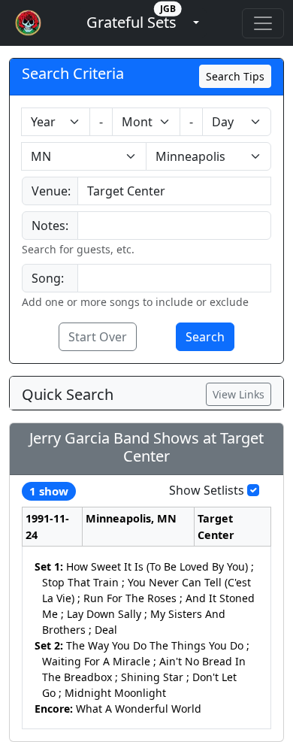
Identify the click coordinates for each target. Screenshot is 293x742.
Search (205, 337)
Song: (48, 278)
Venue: (51, 191)
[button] (131, 23)
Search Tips (235, 76)
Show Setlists (206, 490)
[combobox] (174, 191)
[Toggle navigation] (263, 23)
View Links (238, 394)
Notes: (50, 225)
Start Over (97, 337)
